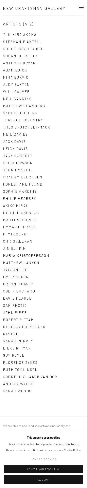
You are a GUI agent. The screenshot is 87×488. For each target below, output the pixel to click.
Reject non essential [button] (43, 469)
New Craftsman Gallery (34, 8)
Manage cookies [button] (44, 459)
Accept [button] (43, 479)
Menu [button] (81, 8)
